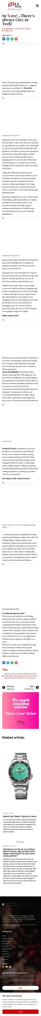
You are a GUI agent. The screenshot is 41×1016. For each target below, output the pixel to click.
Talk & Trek (5, 956)
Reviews (4, 951)
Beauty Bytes (6, 941)
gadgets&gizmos (9, 28)
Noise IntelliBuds (11, 678)
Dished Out (5, 943)
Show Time (5, 954)
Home (4, 936)
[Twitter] (10, 967)
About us (5, 959)
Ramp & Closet (6, 949)
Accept (20, 1011)
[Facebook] (7, 967)
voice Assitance (31, 678)
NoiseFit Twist (21, 678)
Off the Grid (5, 946)
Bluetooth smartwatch (11, 674)
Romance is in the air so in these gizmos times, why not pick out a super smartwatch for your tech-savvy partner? (19, 852)
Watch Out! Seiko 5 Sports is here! (20, 816)
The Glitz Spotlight (7, 938)
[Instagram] (3, 967)
